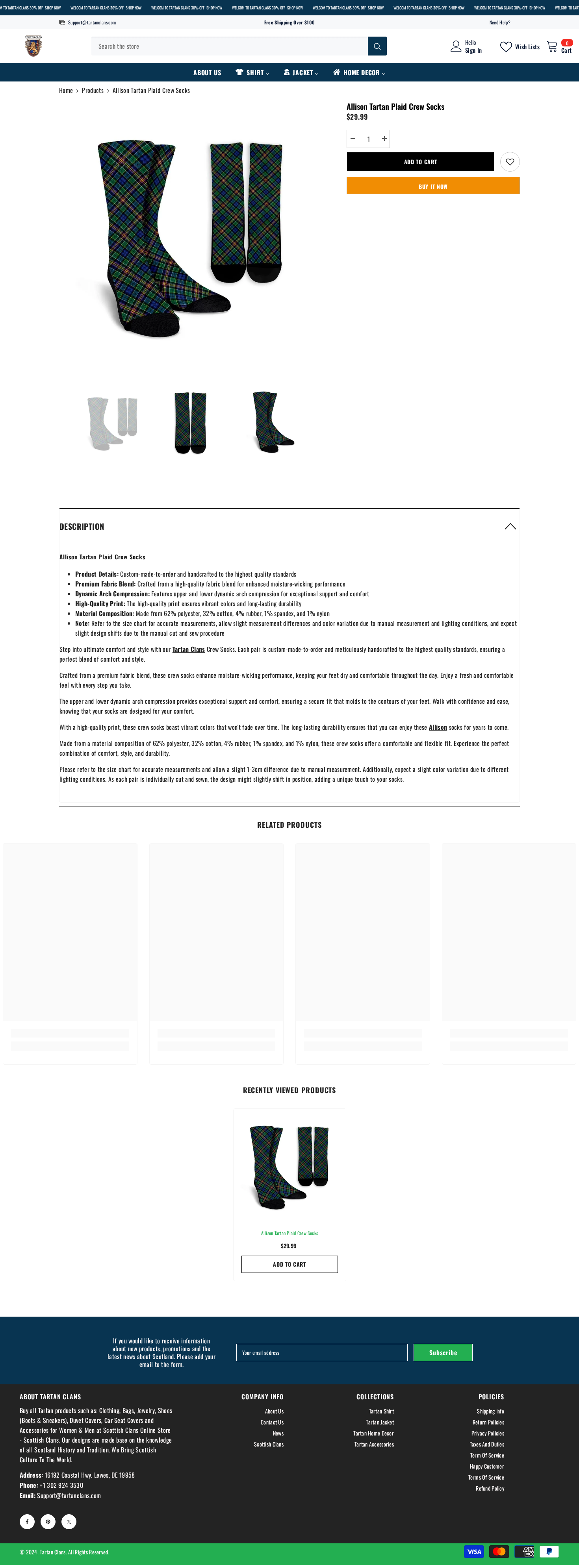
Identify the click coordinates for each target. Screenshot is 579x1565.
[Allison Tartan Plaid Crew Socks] (290, 1165)
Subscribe (443, 1352)
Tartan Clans (52, 1552)
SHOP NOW (53, 8)
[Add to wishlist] (510, 162)
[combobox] (229, 46)
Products (93, 90)
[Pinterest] (48, 1521)
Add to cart (420, 161)
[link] (70, 1033)
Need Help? (500, 22)
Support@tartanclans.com (92, 22)
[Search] (239, 46)
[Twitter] (68, 1521)
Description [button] (81, 526)
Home (66, 90)
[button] (289, 526)
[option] (191, 232)
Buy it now (433, 186)
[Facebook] (27, 1521)
